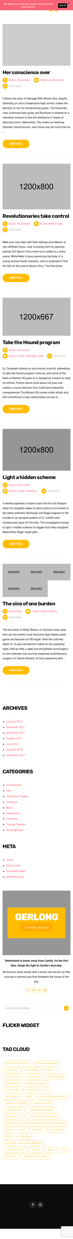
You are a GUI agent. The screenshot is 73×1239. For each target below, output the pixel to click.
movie (52, 80)
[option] (36, 45)
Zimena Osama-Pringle (36, 1156)
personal (31, 356)
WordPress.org (14, 876)
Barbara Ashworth (47, 1063)
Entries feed (13, 865)
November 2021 (15, 732)
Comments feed (15, 871)
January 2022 (14, 721)
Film (8, 790)
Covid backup (13, 1083)
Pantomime (13, 813)
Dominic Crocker (37, 1083)
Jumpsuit (11, 802)
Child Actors (13, 1077)
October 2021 (14, 738)
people (52, 223)
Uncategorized (14, 830)
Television (23, 80)
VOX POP (36, 1150)
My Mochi (37, 1130)
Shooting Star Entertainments (24, 1143)
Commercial (34, 1077)
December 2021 (15, 727)
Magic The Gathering (46, 1117)
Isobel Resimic (14, 1110)
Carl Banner (31, 1070)
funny (44, 80)
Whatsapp (11, 1156)
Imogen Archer (42, 1103)
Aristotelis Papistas (18, 1063)
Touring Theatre (15, 824)
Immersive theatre (16, 1103)
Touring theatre (15, 1150)
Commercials (14, 785)
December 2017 (15, 755)
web (60, 223)
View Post (16, 143)
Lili (26, 1117)
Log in (9, 859)
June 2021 (12, 744)
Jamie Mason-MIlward (41, 1110)
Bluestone (12, 1070)
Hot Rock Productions (52, 1097)
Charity (49, 1070)
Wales (51, 1150)
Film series (12, 1097)
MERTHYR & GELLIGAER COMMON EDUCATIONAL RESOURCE (36, 1123)
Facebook (31, 1090)
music (60, 80)
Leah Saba (11, 1117)
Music (12, 80)
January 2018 (14, 749)
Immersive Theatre (17, 796)
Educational (13, 1090)
